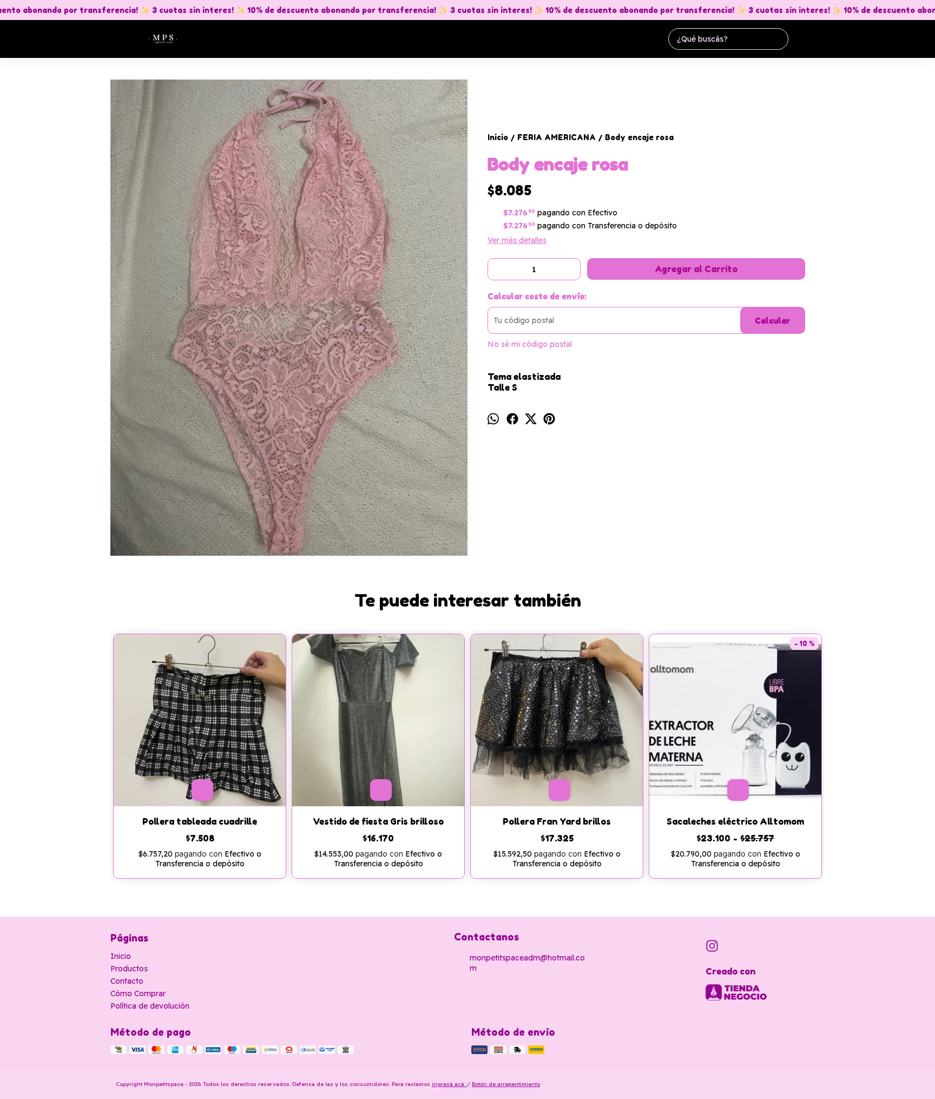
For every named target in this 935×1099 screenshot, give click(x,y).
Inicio (120, 956)
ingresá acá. (449, 1084)
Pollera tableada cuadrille (199, 821)
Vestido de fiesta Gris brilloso (378, 821)
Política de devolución (149, 1006)
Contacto (126, 981)
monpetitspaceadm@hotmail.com (527, 963)
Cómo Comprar (138, 993)
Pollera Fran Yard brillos (557, 821)
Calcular (772, 320)
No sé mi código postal (530, 344)
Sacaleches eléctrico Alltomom (735, 821)
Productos (129, 968)
